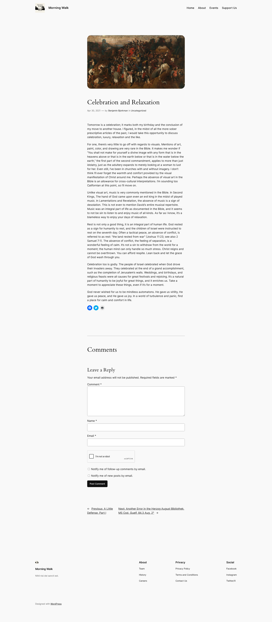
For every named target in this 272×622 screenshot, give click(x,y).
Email (91, 435)
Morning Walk (58, 8)
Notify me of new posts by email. (112, 475)
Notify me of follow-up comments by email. (118, 469)
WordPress (56, 603)
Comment (94, 384)
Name (92, 420)
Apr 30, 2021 (94, 110)
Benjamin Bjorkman (118, 110)
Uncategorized (138, 110)
